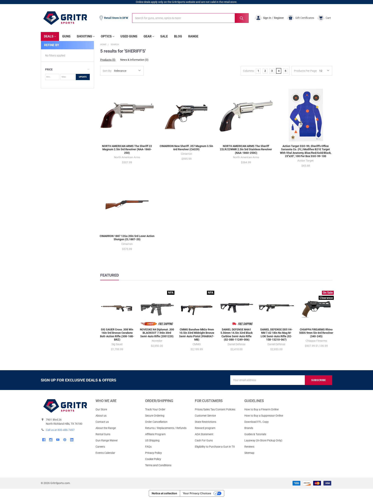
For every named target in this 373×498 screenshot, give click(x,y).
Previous (323, 280)
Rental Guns (103, 434)
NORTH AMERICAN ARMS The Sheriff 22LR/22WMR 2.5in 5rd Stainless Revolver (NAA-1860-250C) (246, 149)
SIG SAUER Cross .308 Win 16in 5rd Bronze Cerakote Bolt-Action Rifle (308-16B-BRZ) (117, 334)
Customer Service (205, 415)
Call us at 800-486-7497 (60, 429)
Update (83, 77)
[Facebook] (44, 440)
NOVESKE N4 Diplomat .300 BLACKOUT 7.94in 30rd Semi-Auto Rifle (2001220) (157, 333)
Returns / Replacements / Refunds (165, 428)
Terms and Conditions (166, 465)
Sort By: (107, 70)
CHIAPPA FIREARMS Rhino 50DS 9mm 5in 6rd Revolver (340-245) (316, 333)
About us (101, 415)
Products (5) (107, 59)
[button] (67, 69)
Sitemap (249, 452)
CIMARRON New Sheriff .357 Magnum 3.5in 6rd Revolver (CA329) (186, 147)
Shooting (84, 36)
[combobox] (190, 18)
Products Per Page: (305, 70)
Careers (100, 446)
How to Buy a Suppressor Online (263, 415)
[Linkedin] (72, 440)
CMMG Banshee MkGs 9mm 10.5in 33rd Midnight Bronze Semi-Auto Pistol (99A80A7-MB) (196, 334)
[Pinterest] (65, 440)
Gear (148, 36)
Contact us (102, 421)
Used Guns (128, 36)
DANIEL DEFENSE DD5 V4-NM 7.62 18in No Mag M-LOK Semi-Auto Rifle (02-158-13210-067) (276, 334)
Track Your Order (155, 409)
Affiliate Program (155, 434)
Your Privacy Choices (197, 493)
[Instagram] (51, 440)
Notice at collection (164, 493)
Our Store (101, 409)
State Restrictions (205, 421)
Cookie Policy (166, 459)
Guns (66, 36)
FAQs (148, 446)
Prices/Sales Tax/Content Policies (215, 409)
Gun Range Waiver (107, 440)
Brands (248, 428)
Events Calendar (105, 452)
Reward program (205, 428)
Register (279, 17)
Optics (106, 36)
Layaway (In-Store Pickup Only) (263, 440)
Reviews (249, 446)
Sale (164, 36)
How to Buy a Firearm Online (261, 409)
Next (331, 280)
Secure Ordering (154, 415)
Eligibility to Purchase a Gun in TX (215, 446)
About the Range (106, 428)
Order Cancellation (156, 421)
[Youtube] (58, 440)
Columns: (248, 70)
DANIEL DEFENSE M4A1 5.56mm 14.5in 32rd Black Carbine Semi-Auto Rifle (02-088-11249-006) (236, 334)
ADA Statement (204, 434)
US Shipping (152, 440)
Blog (178, 36)
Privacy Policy (166, 453)
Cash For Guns (204, 440)
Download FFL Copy (256, 421)
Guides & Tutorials (255, 434)
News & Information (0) (134, 59)
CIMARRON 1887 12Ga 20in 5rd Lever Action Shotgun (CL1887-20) (127, 237)
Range (193, 36)
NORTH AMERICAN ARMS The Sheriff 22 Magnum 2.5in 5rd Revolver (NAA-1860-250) (127, 149)
